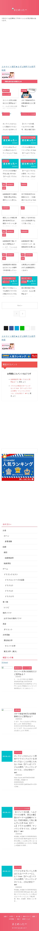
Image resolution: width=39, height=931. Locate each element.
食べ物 (18, 916)
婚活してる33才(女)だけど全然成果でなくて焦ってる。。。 (28, 220)
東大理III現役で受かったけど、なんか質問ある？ (28, 291)
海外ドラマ (26, 916)
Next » (19, 305)
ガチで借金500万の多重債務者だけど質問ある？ (28, 103)
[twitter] (6, 328)
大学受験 (11, 919)
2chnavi (5, 662)
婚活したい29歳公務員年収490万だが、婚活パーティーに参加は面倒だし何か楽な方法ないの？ (10, 223)
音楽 (18, 919)
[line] (22, 328)
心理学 (11, 916)
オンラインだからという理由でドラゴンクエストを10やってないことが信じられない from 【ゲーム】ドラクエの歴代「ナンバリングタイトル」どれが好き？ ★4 (25, 764)
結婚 (5, 916)
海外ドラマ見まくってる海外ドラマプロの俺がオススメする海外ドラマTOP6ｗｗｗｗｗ (10, 293)
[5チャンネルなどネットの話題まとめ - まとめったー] (17, 328)
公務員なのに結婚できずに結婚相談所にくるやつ (28, 267)
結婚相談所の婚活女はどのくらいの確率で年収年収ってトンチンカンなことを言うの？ (10, 270)
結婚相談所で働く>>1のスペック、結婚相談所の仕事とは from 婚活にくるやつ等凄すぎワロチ (28, 247)
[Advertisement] (19, 43)
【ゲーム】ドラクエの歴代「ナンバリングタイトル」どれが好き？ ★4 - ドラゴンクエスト (28, 176)
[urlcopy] (33, 328)
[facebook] (11, 328)
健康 (33, 916)
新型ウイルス (26, 919)
